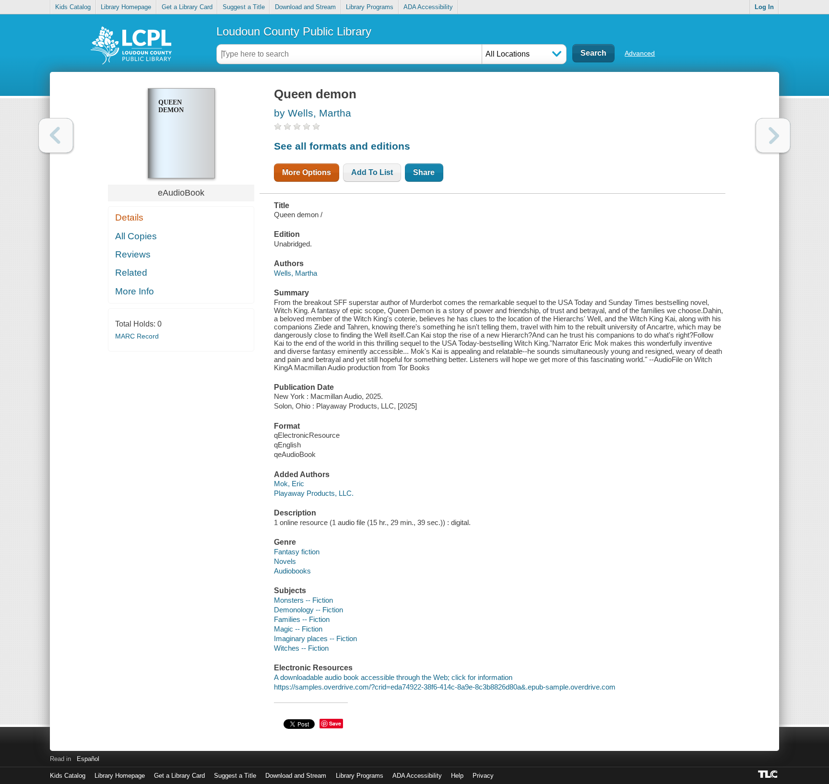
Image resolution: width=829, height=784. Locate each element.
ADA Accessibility (428, 7)
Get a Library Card (187, 7)
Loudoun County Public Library (293, 31)
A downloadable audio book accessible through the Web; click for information (393, 677)
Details (129, 217)
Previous (55, 135)
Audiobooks (292, 571)
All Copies (136, 236)
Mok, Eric (289, 484)
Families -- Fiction (302, 619)
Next (773, 135)
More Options (306, 172)
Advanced (640, 53)
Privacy (483, 775)
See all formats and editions (342, 146)
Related (131, 273)
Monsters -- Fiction (303, 600)
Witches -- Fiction (301, 648)
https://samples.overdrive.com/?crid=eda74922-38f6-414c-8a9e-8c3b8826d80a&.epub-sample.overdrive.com (445, 687)
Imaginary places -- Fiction (315, 638)
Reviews (133, 254)
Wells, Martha (295, 273)
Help (457, 775)
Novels (285, 561)
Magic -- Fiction (298, 629)
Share (424, 172)
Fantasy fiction (297, 552)
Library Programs (369, 7)
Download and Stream (305, 7)
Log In (764, 7)
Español (88, 758)
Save (335, 723)
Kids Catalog (73, 7)
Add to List (372, 172)
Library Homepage (126, 7)
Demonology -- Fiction (308, 610)
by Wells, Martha (312, 112)
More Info (134, 291)
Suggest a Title (244, 7)
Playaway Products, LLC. (314, 493)
